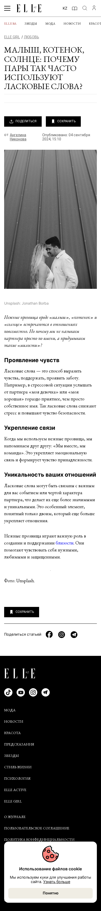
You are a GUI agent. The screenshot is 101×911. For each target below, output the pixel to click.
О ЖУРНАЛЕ (15, 816)
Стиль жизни (17, 767)
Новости (72, 23)
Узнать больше (56, 881)
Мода (50, 23)
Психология (17, 778)
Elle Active (15, 789)
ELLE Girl (13, 801)
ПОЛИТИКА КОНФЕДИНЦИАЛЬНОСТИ (39, 839)
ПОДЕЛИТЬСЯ (26, 121)
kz (65, 8)
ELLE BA (10, 23)
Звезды (31, 23)
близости (65, 543)
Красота (12, 732)
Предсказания (19, 744)
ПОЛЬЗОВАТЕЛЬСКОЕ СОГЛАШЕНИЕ (36, 828)
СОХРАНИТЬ (66, 121)
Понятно (51, 893)
